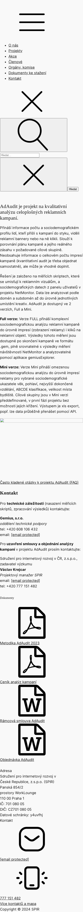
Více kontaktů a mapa (18, 904)
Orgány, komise (22, 67)
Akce (13, 56)
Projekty (15, 51)
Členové (15, 62)
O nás (13, 45)
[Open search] (33, 135)
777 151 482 (10, 898)
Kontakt (15, 78)
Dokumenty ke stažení (27, 73)
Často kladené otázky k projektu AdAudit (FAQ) (39, 482)
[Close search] (33, 174)
